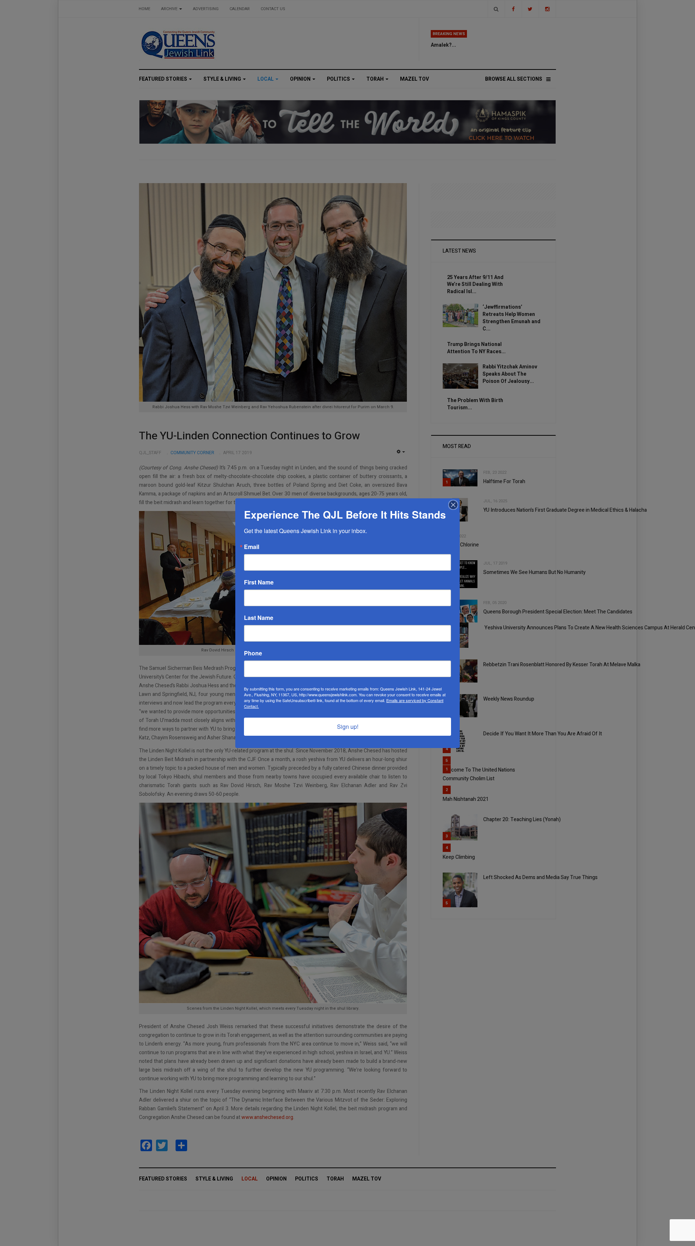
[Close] (453, 504)
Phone (253, 653)
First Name (259, 582)
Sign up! (347, 726)
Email (251, 547)
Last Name (258, 618)
